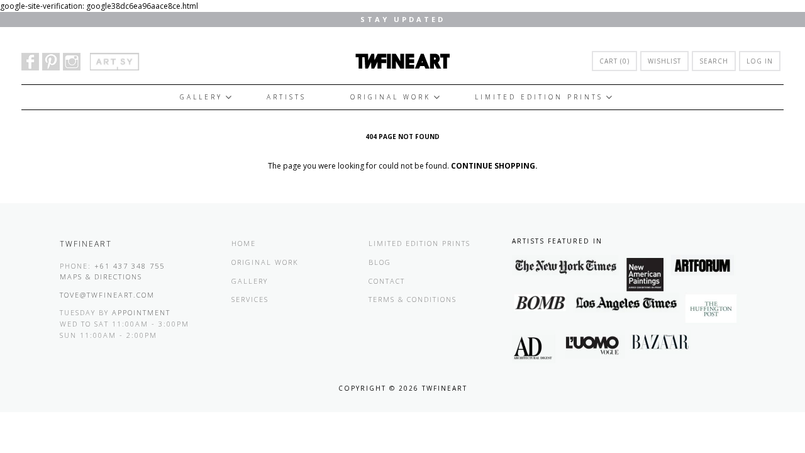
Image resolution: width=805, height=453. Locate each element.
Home (243, 243)
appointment (141, 312)
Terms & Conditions (413, 299)
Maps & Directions (101, 276)
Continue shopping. (494, 165)
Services (250, 299)
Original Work (390, 96)
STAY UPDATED (402, 19)
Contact (387, 281)
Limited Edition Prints (539, 96)
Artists (286, 96)
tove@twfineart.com (107, 294)
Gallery (201, 96)
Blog (380, 262)
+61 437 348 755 (129, 266)
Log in (760, 61)
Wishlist (664, 61)
